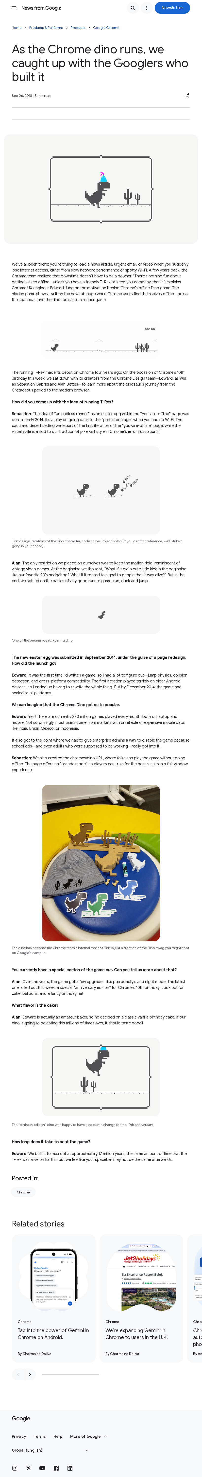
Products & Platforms (46, 27)
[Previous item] (18, 1374)
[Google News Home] (41, 8)
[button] (172, 8)
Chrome (23, 1192)
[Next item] (30, 1374)
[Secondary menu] (147, 8)
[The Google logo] (21, 1419)
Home (16, 27)
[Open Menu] (14, 8)
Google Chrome (106, 27)
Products (78, 27)
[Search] (133, 8)
